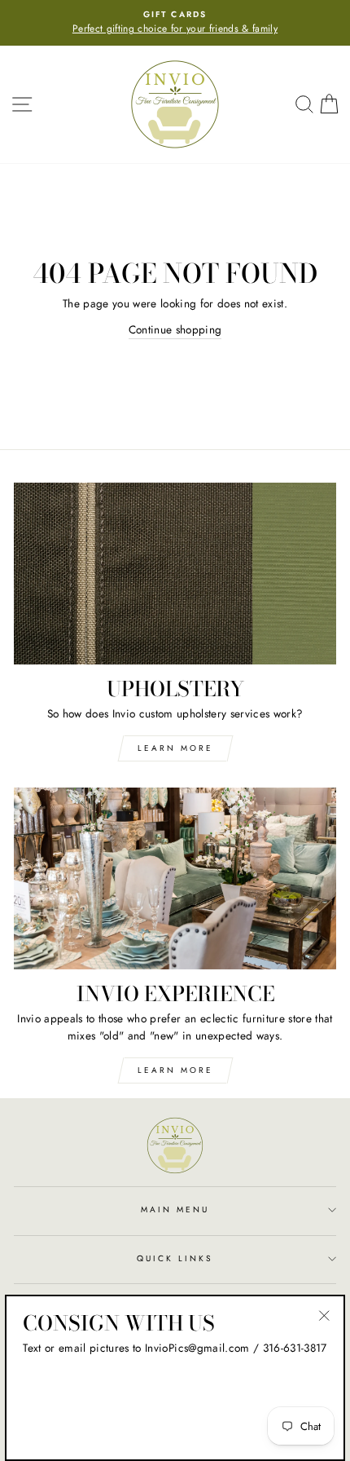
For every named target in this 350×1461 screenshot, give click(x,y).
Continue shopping (175, 329)
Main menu (175, 1209)
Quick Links (175, 1258)
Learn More (175, 748)
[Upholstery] (175, 573)
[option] (175, 23)
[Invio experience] (175, 878)
